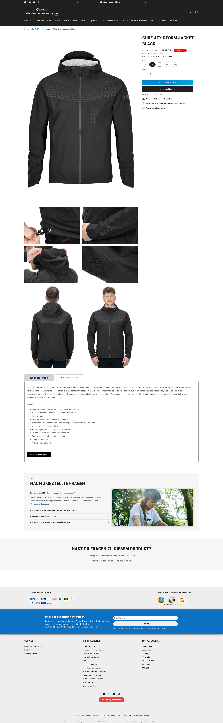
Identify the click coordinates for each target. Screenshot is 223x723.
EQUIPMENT (35, 29)
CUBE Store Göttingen (84, 715)
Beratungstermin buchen (33, 646)
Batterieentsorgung (90, 664)
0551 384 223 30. (128, 556)
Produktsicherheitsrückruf (92, 668)
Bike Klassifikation (89, 686)
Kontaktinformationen (135, 715)
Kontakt (27, 650)
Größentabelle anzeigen (39, 454)
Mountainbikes (147, 650)
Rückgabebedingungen (40, 504)
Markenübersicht (89, 682)
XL (168, 65)
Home (26, 29)
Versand (160, 53)
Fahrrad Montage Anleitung (92, 675)
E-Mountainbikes (148, 646)
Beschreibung (39, 378)
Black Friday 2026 (148, 664)
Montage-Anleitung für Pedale (93, 679)
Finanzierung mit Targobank (93, 650)
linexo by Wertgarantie (91, 653)
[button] (29, 20)
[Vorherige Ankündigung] (77, 2)
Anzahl (144, 70)
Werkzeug (46, 29)
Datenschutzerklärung (109, 715)
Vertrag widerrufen (31, 653)
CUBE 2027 (146, 668)
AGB (119, 715)
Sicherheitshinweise (69, 378)
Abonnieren (145, 624)
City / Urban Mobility (149, 661)
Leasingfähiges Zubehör (91, 657)
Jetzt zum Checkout (168, 89)
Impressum (147, 715)
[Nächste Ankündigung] (145, 2)
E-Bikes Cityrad (147, 657)
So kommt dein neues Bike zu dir (94, 671)
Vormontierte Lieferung (154, 99)
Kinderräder (146, 653)
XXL (176, 65)
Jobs (84, 661)
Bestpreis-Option (89, 646)
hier (129, 561)
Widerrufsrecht (97, 715)
